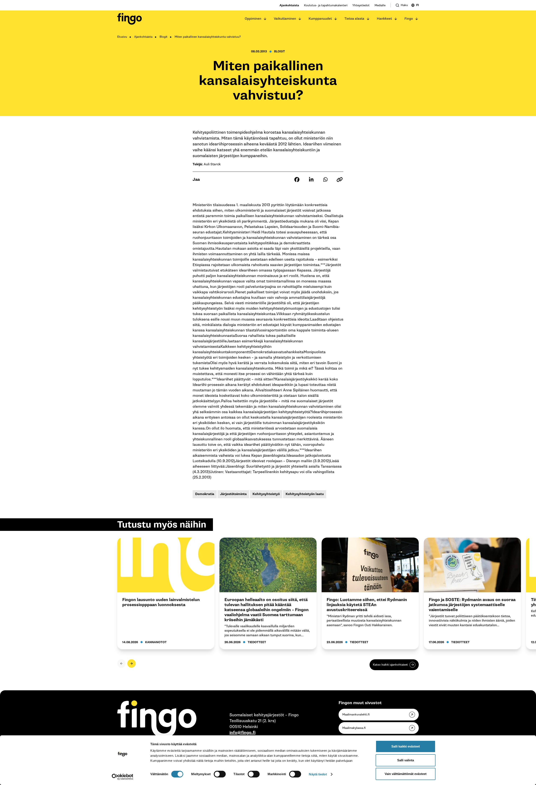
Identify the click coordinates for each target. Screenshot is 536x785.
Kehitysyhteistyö (266, 494)
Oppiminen (253, 19)
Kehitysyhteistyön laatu (305, 494)
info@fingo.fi (242, 732)
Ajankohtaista (289, 5)
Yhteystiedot (361, 5)
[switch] (220, 774)
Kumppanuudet (320, 19)
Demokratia (204, 494)
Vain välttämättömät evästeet (405, 774)
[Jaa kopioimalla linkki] (339, 179)
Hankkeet (384, 19)
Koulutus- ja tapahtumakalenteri (325, 5)
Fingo (409, 19)
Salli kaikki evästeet (405, 746)
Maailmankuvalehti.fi (356, 714)
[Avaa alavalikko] (265, 19)
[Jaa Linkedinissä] (311, 179)
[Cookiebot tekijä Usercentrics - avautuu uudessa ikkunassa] (122, 777)
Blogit (164, 37)
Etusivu (122, 37)
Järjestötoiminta (233, 494)
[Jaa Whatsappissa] (325, 179)
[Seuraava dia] (131, 663)
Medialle (380, 5)
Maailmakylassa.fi (354, 728)
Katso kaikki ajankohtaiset (390, 665)
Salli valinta (405, 760)
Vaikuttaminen (285, 19)
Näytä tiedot (318, 774)
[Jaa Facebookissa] (297, 179)
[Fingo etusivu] (129, 19)
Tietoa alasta (354, 19)
